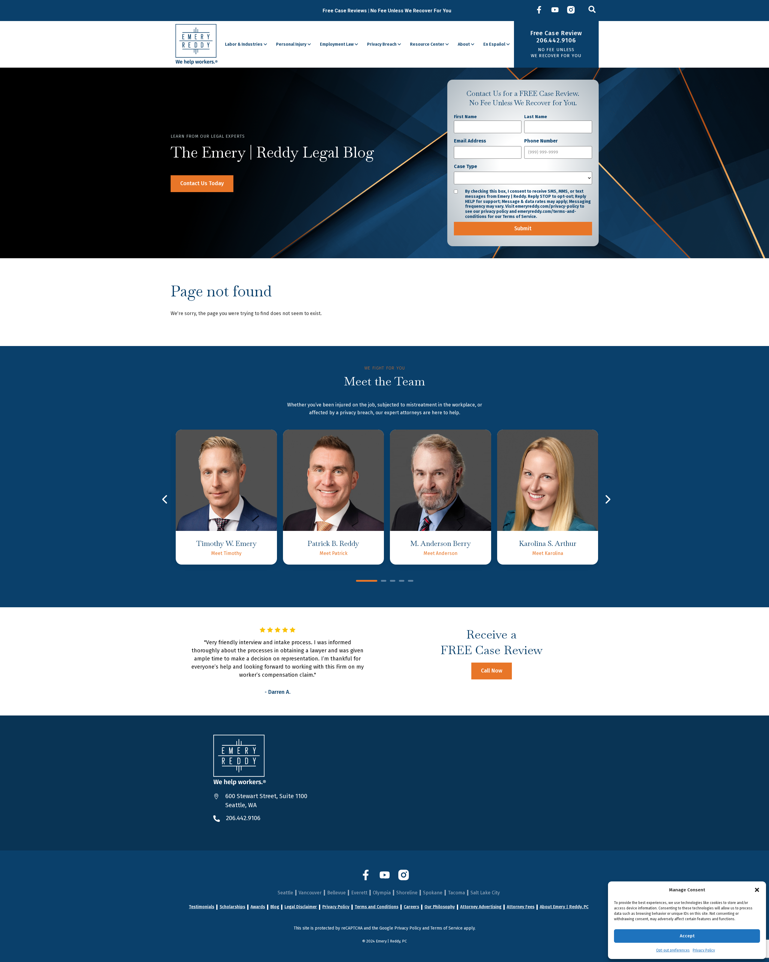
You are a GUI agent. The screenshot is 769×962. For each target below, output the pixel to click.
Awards (258, 907)
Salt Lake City (485, 893)
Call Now (491, 670)
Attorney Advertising (480, 907)
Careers (411, 907)
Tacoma (456, 893)
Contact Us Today (202, 183)
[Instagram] (571, 10)
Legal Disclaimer (300, 907)
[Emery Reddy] (196, 44)
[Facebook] (539, 10)
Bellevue (336, 893)
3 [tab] (392, 581)
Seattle (285, 893)
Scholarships (232, 907)
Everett (359, 893)
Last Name (535, 116)
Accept (687, 936)
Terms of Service (446, 928)
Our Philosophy (439, 907)
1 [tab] (366, 581)
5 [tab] (410, 581)
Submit (522, 228)
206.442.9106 (243, 818)
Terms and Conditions (376, 907)
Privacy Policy (704, 950)
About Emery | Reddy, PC (564, 907)
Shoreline (407, 893)
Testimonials (201, 907)
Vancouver (310, 893)
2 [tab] (383, 581)
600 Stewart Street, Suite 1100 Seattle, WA (266, 800)
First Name (465, 116)
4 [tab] (401, 581)
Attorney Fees (520, 907)
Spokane (432, 893)
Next (607, 499)
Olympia (382, 893)
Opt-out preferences (673, 950)
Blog (274, 907)
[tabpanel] (226, 497)
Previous (165, 499)
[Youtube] (555, 10)
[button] (757, 890)
